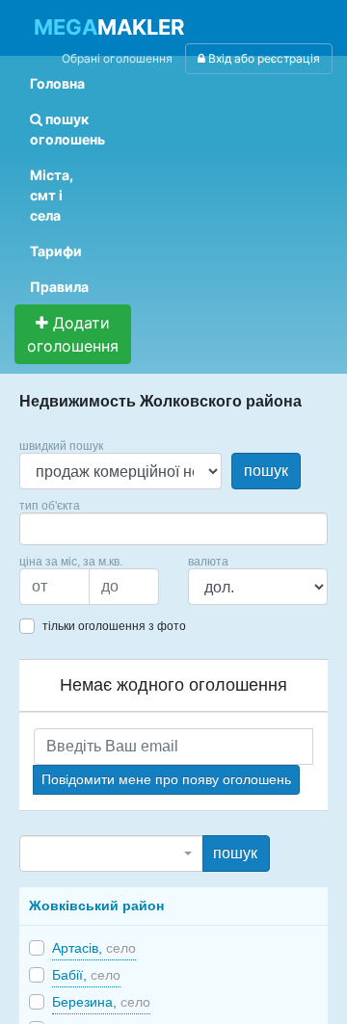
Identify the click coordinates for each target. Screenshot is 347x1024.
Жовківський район (96, 905)
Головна (57, 83)
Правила (59, 286)
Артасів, (94, 948)
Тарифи (56, 251)
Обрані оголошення (117, 58)
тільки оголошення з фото (114, 626)
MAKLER (109, 26)
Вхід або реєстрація (262, 58)
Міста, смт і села (51, 195)
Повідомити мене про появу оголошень (166, 779)
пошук (266, 470)
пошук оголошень (67, 129)
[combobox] (173, 528)
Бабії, (86, 975)
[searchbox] (54, 528)
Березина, (101, 1002)
